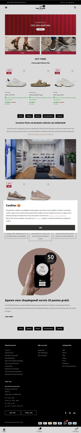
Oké (40, 227)
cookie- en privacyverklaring (57, 215)
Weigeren (38, 218)
